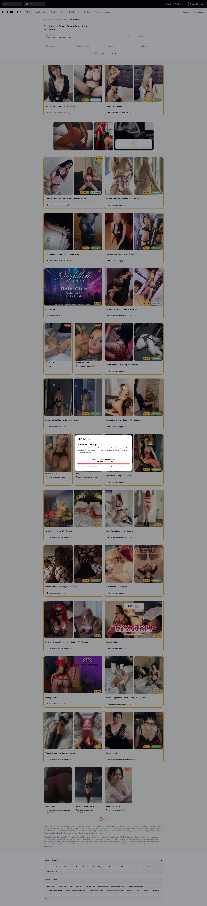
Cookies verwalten (90, 467)
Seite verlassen (117, 467)
